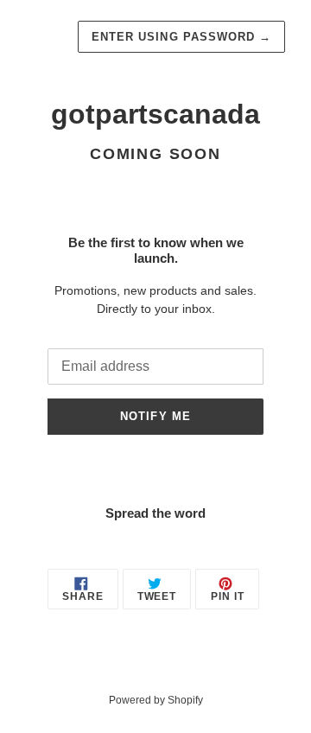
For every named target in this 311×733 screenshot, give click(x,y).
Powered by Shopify (156, 700)
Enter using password (181, 36)
